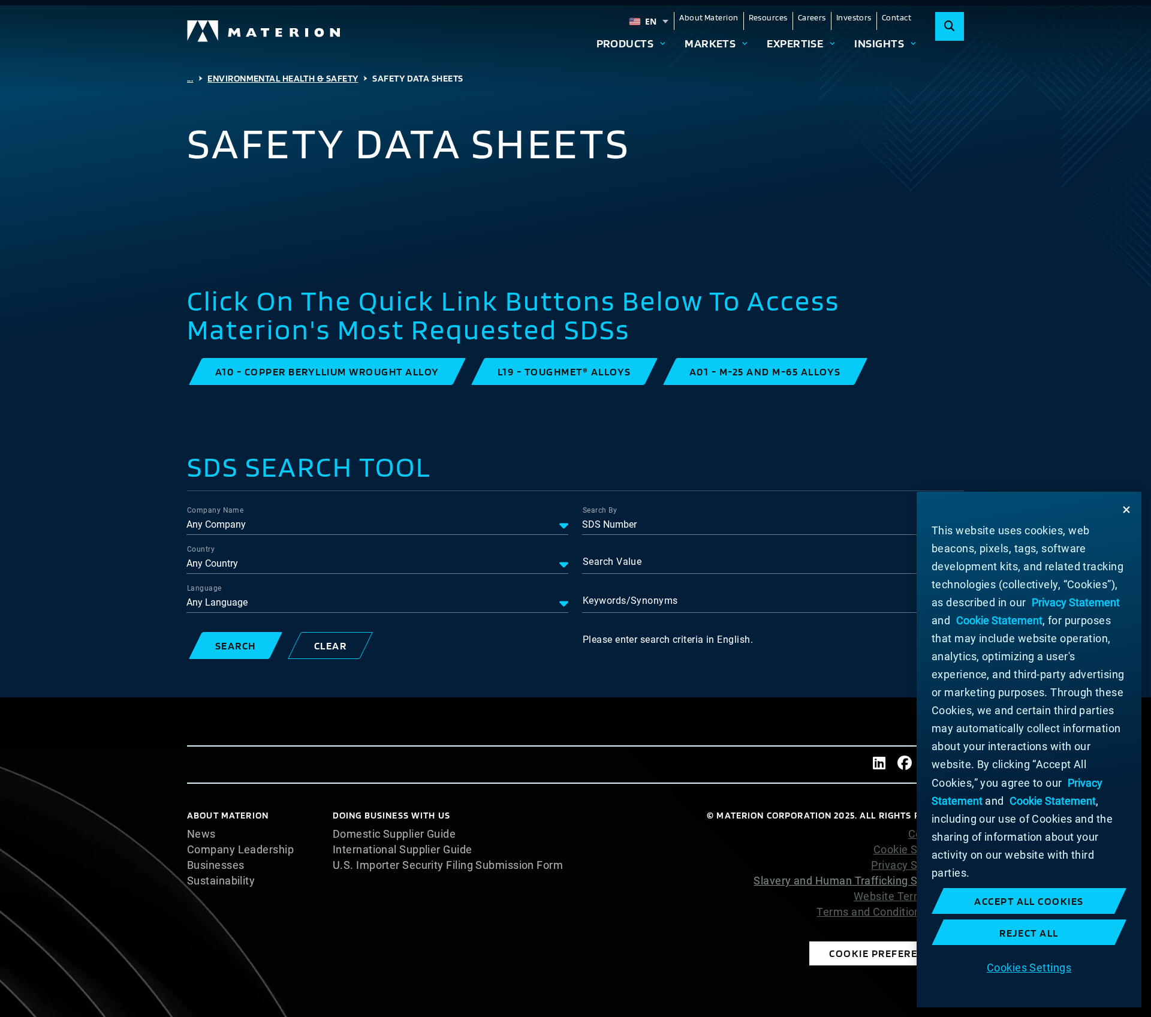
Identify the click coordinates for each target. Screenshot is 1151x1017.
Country (201, 549)
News (201, 834)
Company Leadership (240, 850)
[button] (327, 371)
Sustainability (221, 881)
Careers (812, 17)
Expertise (795, 43)
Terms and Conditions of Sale (890, 912)
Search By (600, 510)
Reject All (1029, 932)
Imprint (946, 928)
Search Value (612, 561)
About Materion (708, 17)
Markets (710, 43)
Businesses (216, 865)
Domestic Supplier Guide (394, 834)
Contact (896, 17)
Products (625, 43)
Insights (879, 43)
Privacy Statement (917, 865)
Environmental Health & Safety (282, 78)
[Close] (1126, 510)
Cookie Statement (918, 850)
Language (204, 588)
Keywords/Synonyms (630, 600)
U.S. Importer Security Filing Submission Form (448, 865)
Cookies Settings (1029, 967)
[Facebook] (905, 765)
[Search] (949, 26)
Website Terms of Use (909, 896)
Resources (768, 17)
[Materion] (264, 31)
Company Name (215, 510)
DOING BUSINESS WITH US (391, 815)
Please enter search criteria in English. (668, 639)
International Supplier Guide (402, 850)
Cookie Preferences (886, 953)
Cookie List (936, 834)
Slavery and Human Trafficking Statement (859, 880)
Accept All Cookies (1029, 901)
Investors (854, 17)
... (190, 78)
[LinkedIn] (879, 765)
